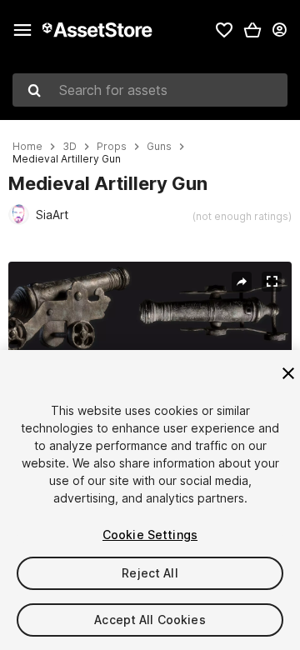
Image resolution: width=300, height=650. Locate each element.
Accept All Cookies (150, 619)
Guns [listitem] (159, 146)
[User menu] (279, 30)
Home (27, 146)
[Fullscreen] (272, 282)
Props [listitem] (112, 146)
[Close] (288, 373)
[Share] (242, 282)
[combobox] (150, 90)
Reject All (150, 573)
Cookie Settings (150, 535)
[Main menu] (22, 30)
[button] (252, 30)
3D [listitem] (69, 146)
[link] (224, 30)
